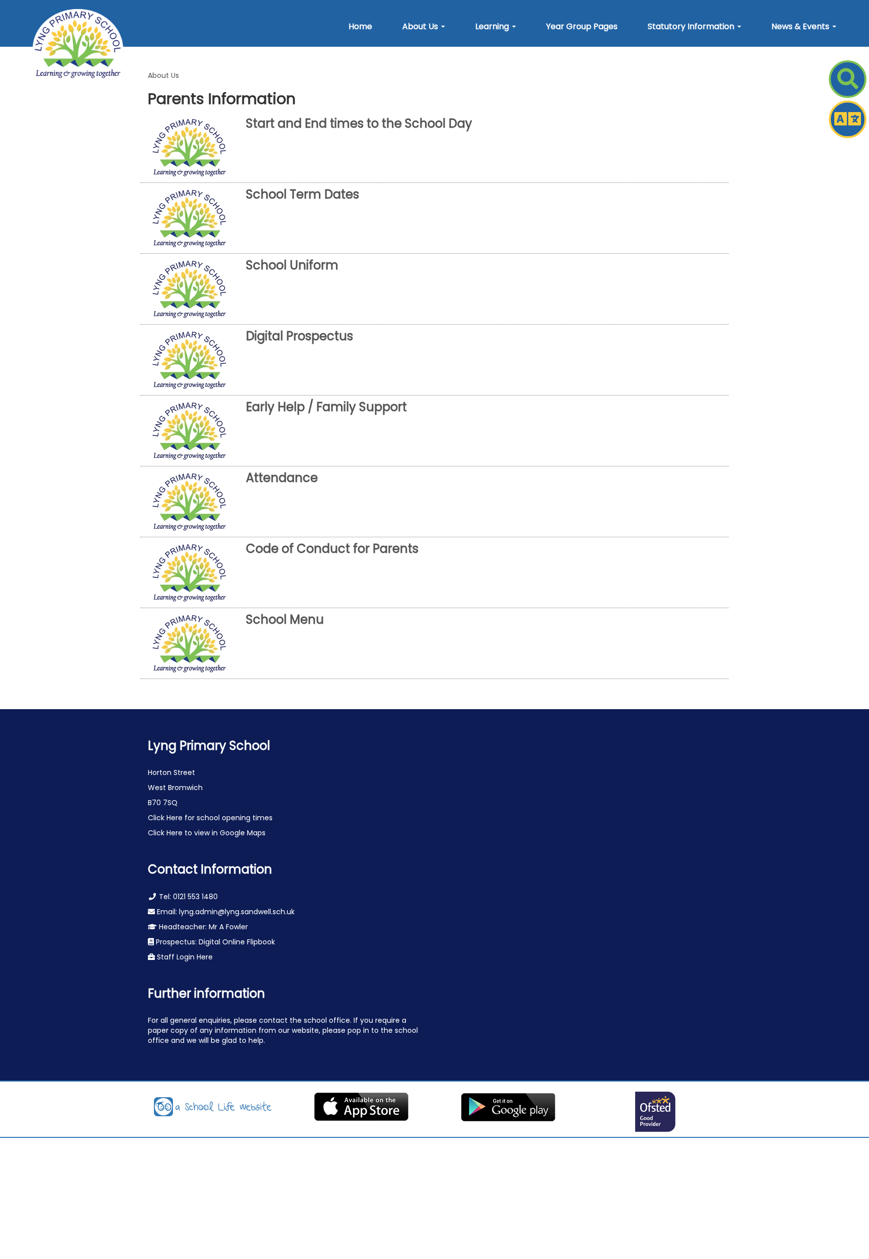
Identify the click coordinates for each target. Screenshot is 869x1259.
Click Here (166, 818)
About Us (163, 75)
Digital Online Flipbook (237, 942)
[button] (423, 27)
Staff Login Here (184, 957)
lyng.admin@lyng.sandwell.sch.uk (237, 912)
